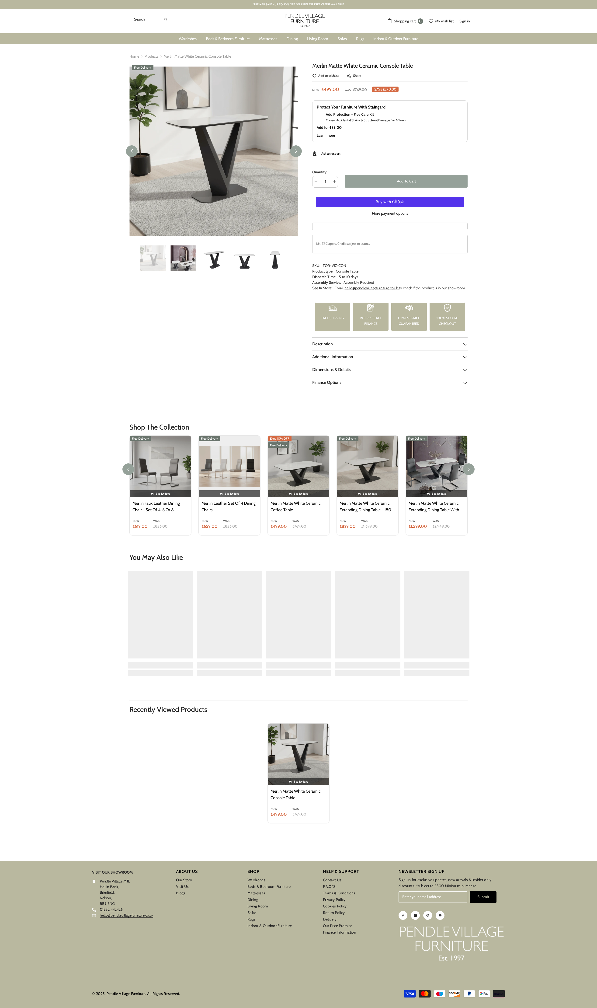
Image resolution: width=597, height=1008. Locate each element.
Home (134, 56)
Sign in (464, 21)
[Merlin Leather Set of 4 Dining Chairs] (229, 466)
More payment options (390, 213)
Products (151, 56)
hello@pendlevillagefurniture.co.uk (371, 288)
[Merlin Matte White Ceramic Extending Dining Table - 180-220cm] (367, 466)
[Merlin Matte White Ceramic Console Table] (298, 754)
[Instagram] (415, 915)
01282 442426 (111, 909)
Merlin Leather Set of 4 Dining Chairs (228, 506)
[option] (213, 151)
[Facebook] (403, 915)
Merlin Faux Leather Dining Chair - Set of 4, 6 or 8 (156, 506)
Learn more (326, 135)
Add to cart (406, 181)
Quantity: (319, 172)
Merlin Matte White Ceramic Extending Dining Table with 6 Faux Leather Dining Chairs (435, 507)
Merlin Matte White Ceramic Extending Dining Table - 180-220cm (366, 507)
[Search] (150, 19)
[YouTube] (440, 915)
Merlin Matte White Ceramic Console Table (295, 794)
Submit (483, 897)
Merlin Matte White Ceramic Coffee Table (295, 506)
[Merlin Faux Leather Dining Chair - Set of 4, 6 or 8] (160, 466)
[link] (325, 76)
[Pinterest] (427, 915)
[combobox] (147, 19)
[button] (132, 151)
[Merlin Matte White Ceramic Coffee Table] (298, 466)
